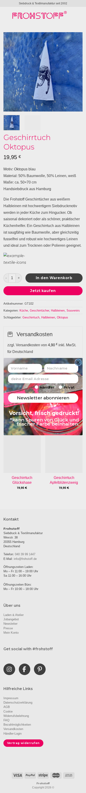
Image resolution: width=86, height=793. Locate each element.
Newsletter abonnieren (43, 398)
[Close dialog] (78, 362)
